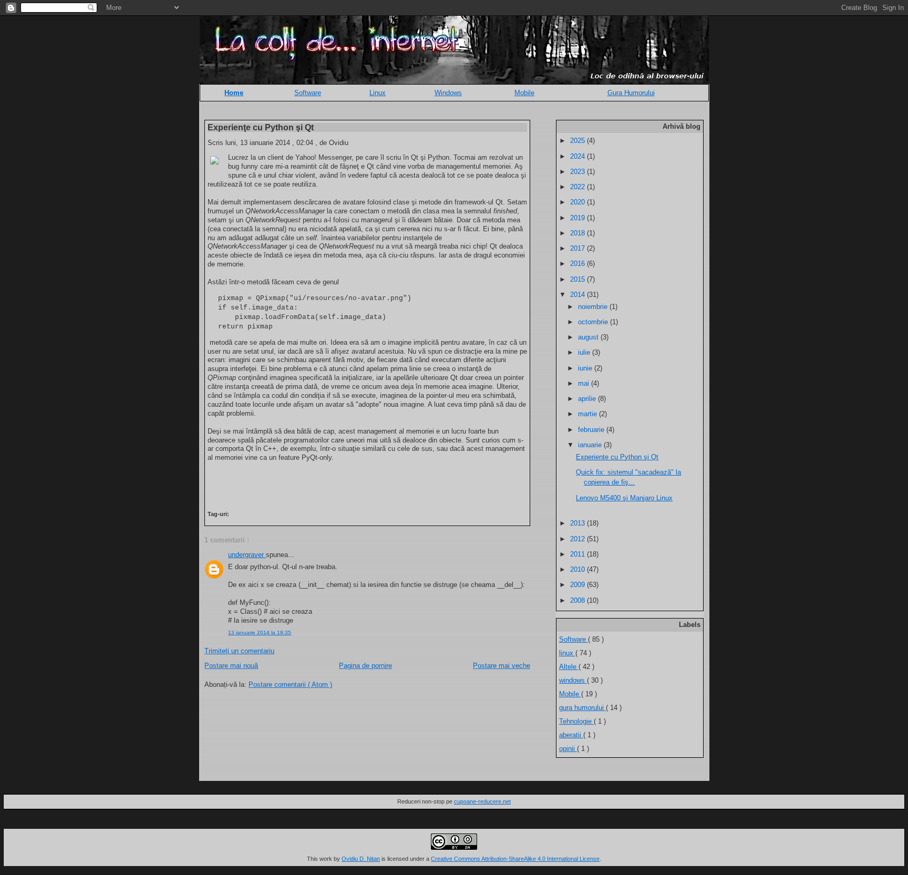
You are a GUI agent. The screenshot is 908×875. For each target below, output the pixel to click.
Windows (448, 93)
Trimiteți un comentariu (239, 651)
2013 (578, 523)
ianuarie (591, 445)
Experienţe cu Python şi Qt (261, 127)
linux (567, 653)
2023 (578, 172)
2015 (578, 279)
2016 (578, 263)
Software (307, 93)
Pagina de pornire (365, 666)
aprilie (588, 399)
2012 (578, 539)
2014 (578, 294)
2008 (578, 600)
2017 (578, 248)
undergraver (247, 555)
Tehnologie (576, 721)
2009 (578, 585)
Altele (569, 667)
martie (588, 414)
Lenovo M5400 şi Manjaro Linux (624, 498)
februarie (592, 430)
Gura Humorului (631, 93)
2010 (578, 569)
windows (573, 680)
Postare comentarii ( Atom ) (290, 684)
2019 (578, 218)
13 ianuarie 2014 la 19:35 (259, 632)
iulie (585, 352)
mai (584, 383)
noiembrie (594, 307)
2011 (578, 554)
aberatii (571, 735)
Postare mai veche (501, 666)
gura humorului (582, 708)
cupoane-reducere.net (482, 801)
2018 (578, 233)
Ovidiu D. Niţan (361, 859)
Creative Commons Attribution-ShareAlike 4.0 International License (515, 859)
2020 (578, 202)
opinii (568, 749)
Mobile (524, 93)
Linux (377, 93)
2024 (578, 156)
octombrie (594, 322)
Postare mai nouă (231, 666)
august (589, 337)
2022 (578, 187)
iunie (586, 368)
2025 (578, 141)
